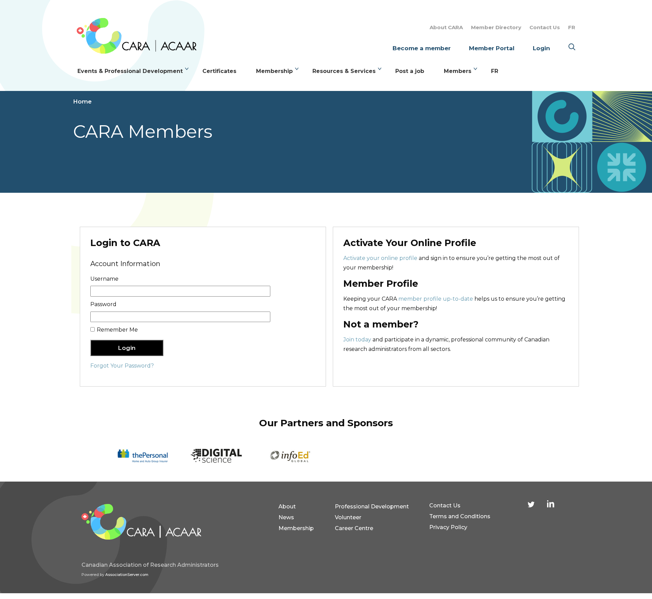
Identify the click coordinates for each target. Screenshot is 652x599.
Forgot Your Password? (122, 365)
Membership (274, 71)
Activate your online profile (380, 258)
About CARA (446, 27)
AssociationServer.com (126, 574)
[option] (142, 456)
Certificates (219, 71)
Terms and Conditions (459, 516)
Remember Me (117, 329)
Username (104, 279)
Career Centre (354, 528)
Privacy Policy (448, 527)
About (287, 506)
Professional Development (372, 506)
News (286, 517)
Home (82, 101)
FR (571, 27)
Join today (357, 339)
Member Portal (491, 48)
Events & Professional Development (130, 71)
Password (103, 304)
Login (541, 48)
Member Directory (496, 27)
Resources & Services (344, 71)
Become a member (422, 48)
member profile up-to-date (435, 299)
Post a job (409, 71)
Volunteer (348, 517)
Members (457, 71)
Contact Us (544, 27)
